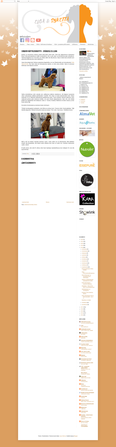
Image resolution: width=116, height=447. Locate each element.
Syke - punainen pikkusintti (62, 44)
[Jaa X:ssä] (36, 154)
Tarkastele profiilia (83, 71)
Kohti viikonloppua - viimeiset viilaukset (87, 283)
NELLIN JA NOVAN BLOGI (87, 403)
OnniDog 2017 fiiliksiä (85, 374)
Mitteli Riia (83, 347)
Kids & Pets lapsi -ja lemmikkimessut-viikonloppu (86, 276)
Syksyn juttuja (84, 405)
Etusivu (22, 44)
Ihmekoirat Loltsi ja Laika (87, 362)
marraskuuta (85, 251)
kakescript (83, 376)
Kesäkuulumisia (84, 381)
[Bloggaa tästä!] (34, 154)
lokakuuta (84, 253)
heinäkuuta (84, 259)
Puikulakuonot (84, 411)
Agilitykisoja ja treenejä (85, 377)
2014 (82, 313)
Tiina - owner (30, 44)
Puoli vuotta (83, 412)
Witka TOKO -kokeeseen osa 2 (87, 401)
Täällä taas (83, 408)
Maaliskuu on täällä (86, 300)
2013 (82, 315)
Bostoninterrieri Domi (86, 359)
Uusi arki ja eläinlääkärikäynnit (87, 323)
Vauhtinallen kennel (85, 329)
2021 (82, 241)
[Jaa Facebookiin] (37, 154)
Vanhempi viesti (70, 202)
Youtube (82, 102)
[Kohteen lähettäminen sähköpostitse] (32, 154)
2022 (82, 239)
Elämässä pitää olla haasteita (87, 390)
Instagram (83, 99)
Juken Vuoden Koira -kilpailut (87, 330)
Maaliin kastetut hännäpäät (87, 392)
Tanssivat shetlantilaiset (87, 340)
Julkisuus (74, 44)
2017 (82, 307)
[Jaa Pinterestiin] (39, 154)
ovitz (82, 325)
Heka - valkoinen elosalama (44, 44)
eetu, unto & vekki (85, 351)
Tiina (90, 51)
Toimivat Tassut (85, 400)
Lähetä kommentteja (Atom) (30, 204)
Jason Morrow (63, 436)
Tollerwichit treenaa (85, 321)
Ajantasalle (83, 337)
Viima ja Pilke (84, 336)
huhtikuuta (84, 265)
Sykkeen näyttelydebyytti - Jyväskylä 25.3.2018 (88, 280)
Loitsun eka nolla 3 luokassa (87, 345)
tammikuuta (85, 304)
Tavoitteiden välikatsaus (86, 360)
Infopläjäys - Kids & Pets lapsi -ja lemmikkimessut (88, 286)
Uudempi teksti (25, 202)
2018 (82, 247)
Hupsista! (83, 397)
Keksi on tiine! (84, 356)
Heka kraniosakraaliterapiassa (88, 272)
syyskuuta (84, 255)
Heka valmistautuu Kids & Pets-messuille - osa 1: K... (88, 297)
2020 (82, 243)
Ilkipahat (83, 355)
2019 (82, 245)
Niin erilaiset (84, 372)
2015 (82, 311)
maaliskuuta (85, 267)
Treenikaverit (84, 388)
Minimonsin (84, 407)
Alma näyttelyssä (84, 326)
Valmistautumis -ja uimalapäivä (86, 290)
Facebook (83, 101)
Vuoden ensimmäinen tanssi (87, 341)
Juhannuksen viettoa (85, 393)
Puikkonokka (84, 333)
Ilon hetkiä (83, 334)
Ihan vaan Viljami (84, 364)
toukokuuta (84, 263)
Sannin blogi (84, 396)
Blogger (76, 436)
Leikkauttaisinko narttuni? (86, 349)
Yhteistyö (82, 44)
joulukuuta (84, 249)
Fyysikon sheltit (85, 344)
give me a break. (84, 422)
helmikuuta (84, 302)
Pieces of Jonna (85, 421)
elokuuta (84, 257)
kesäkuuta (84, 261)
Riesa (82, 384)
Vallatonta (83, 380)
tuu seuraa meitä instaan (86, 352)
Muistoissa (91, 44)
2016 (82, 309)
